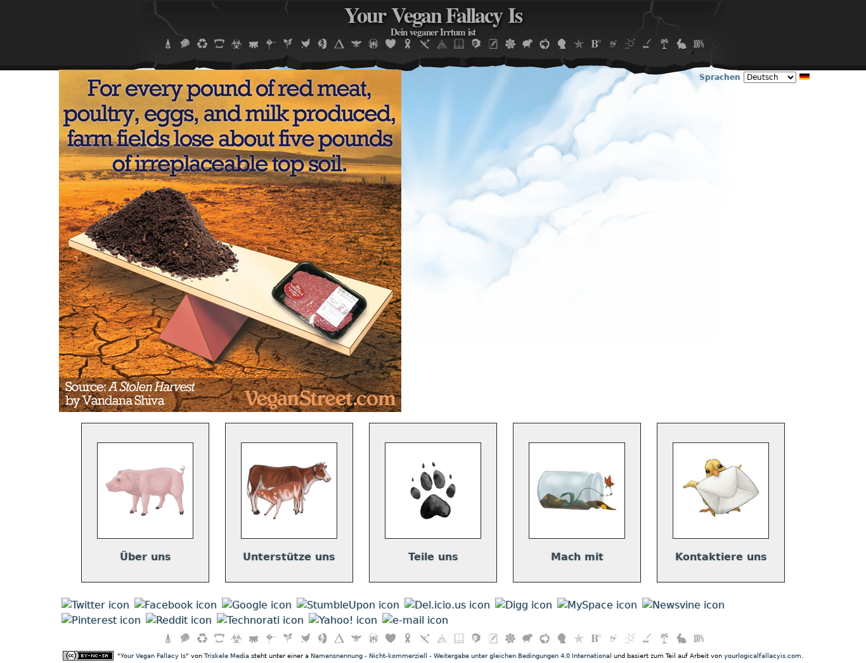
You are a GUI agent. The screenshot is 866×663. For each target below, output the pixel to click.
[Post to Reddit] (179, 620)
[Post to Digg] (523, 605)
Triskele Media (226, 655)
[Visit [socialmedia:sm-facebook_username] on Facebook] (175, 605)
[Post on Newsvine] (683, 605)
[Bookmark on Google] (257, 605)
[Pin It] (101, 620)
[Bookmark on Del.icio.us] (447, 605)
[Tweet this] (95, 605)
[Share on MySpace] (597, 605)
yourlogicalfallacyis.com (762, 655)
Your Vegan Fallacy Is (433, 22)
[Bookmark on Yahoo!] (343, 620)
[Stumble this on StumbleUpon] (348, 605)
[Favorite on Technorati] (260, 620)
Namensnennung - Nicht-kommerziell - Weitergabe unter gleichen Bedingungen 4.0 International (461, 655)
